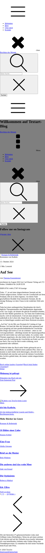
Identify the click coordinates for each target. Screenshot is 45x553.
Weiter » (12, 494)
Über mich (9, 28)
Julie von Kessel (6, 469)
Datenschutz (13, 552)
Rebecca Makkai (6, 480)
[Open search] (19, 62)
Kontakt (8, 30)
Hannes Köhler (6, 435)
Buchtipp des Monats (8, 52)
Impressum (4, 552)
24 (8, 494)
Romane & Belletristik (9, 255)
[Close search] (19, 84)
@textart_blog (5, 234)
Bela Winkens (5, 458)
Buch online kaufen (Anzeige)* (12, 364)
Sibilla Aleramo (6, 446)
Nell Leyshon (5, 492)
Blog (7, 26)
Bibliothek (9, 23)
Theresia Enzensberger (12, 278)
